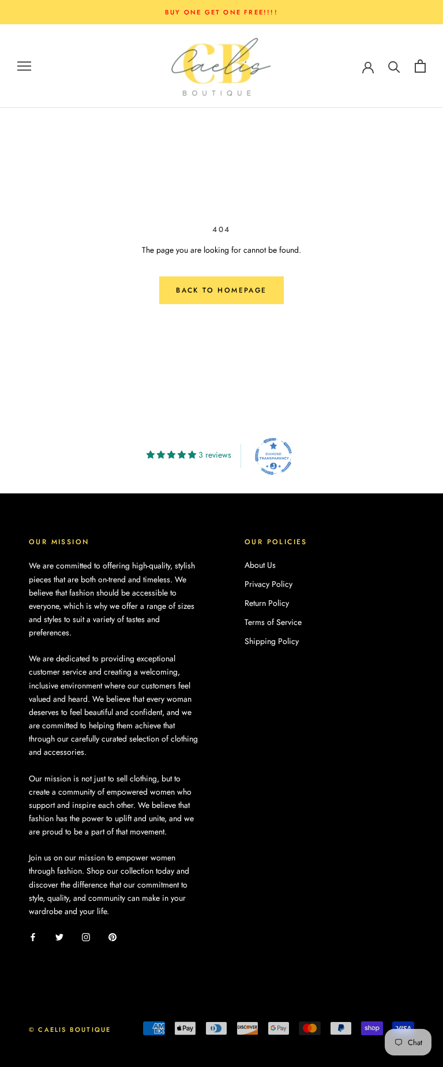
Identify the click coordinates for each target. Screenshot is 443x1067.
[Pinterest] (112, 936)
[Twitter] (59, 936)
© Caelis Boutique (70, 1029)
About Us (260, 565)
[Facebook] (33, 936)
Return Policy (267, 603)
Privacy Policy (268, 584)
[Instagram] (86, 936)
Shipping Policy (272, 641)
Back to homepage (221, 290)
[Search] (394, 66)
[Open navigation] (24, 66)
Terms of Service (273, 622)
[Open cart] (420, 66)
